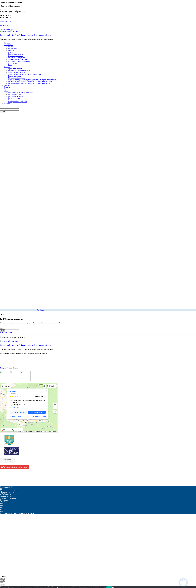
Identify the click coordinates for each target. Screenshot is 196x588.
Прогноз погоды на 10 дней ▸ (17, 513)
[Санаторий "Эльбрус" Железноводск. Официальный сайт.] (5, 31)
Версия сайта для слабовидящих (16, 467)
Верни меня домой (6, 332)
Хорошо (108, 587)
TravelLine (40, 310)
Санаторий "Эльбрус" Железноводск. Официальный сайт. (26, 35)
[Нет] (113, 587)
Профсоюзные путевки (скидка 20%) (13, 480)
